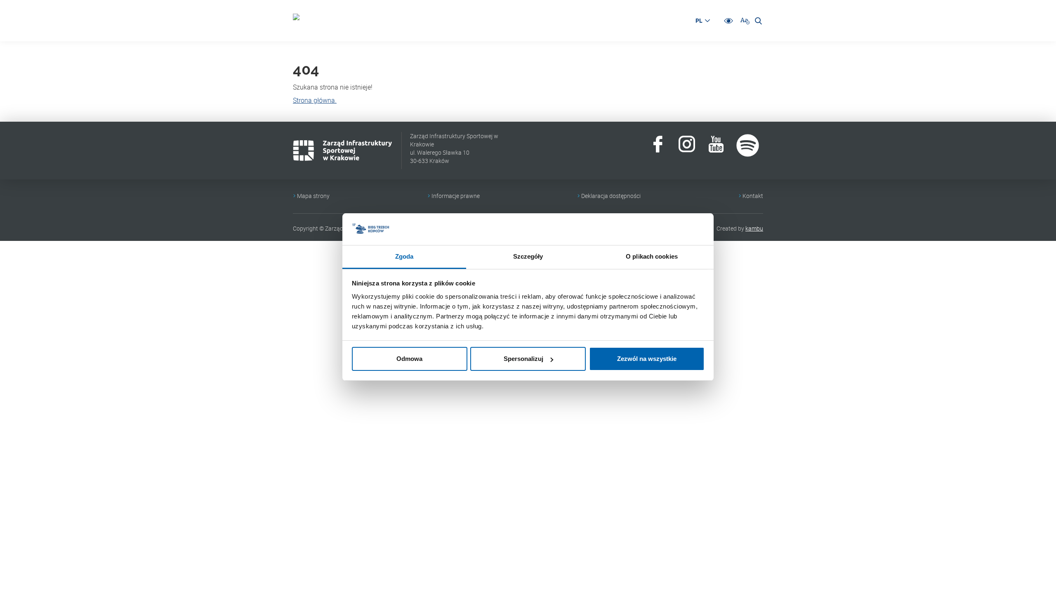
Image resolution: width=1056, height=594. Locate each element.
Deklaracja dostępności (611, 196)
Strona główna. (315, 100)
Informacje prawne (455, 196)
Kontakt (752, 196)
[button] (702, 20)
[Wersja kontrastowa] (728, 20)
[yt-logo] (715, 145)
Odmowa (409, 358)
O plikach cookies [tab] (652, 256)
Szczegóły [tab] (528, 256)
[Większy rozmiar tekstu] (745, 20)
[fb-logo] (658, 145)
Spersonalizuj (523, 358)
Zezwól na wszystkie (646, 358)
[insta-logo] (687, 145)
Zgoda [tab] (404, 256)
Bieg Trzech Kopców (305, 20)
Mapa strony (313, 196)
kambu (754, 228)
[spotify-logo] (747, 145)
